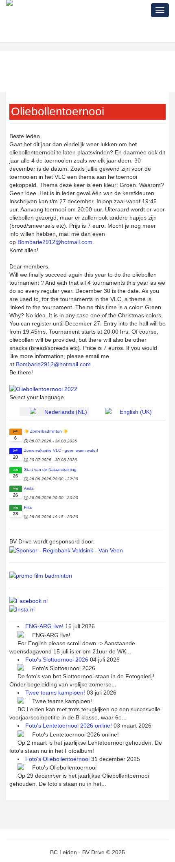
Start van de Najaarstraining (50, 469)
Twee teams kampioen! (56, 692)
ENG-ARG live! (45, 626)
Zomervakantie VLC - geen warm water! (61, 450)
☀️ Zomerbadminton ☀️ (46, 431)
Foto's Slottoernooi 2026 (57, 659)
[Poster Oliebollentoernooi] (43, 388)
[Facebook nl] (28, 600)
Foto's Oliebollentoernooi (58, 759)
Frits (28, 507)
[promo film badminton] (40, 575)
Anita (29, 488)
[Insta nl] (22, 609)
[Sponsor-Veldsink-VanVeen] (66, 549)
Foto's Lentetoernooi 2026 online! (69, 725)
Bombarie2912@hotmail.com (55, 242)
